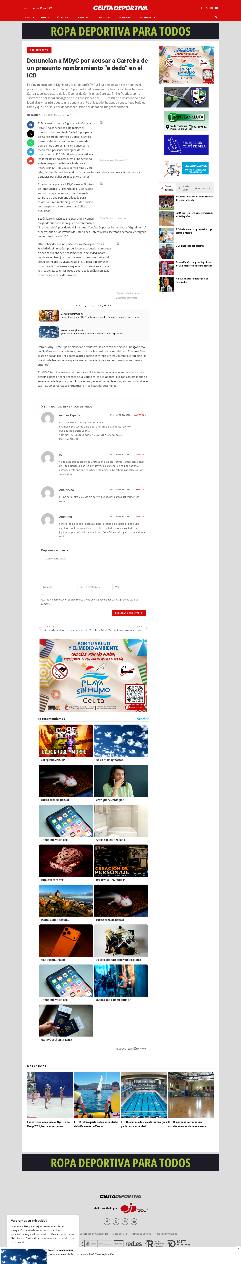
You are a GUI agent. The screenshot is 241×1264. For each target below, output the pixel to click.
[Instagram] (211, 7)
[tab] (167, 188)
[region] (43, 1236)
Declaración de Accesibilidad (94, 1234)
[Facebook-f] (201, 7)
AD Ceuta (29, 17)
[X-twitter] (206, 7)
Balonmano (105, 17)
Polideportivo (148, 17)
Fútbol (45, 17)
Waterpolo (125, 17)
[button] (25, 8)
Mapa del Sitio (119, 1234)
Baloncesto (84, 17)
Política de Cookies (141, 1234)
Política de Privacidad (166, 1234)
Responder (139, 415)
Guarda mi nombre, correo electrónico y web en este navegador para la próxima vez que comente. (89, 601)
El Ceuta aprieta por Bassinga (190, 245)
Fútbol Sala (63, 17)
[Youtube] (216, 7)
